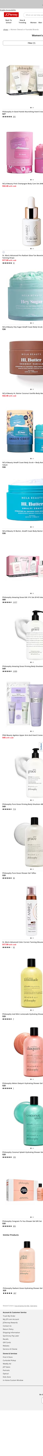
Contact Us (7, 1326)
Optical (6, 1373)
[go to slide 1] (31, 107)
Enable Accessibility (8, 10)
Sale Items (33, 1306)
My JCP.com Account (11, 1319)
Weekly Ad (7, 1364)
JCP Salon (6, 1367)
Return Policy (8, 1329)
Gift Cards (7, 1342)
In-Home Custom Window (13, 1380)
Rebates (6, 1346)
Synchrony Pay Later (11, 1336)
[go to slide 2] (33, 107)
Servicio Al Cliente (10, 1349)
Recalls (5, 1339)
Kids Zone (7, 1377)
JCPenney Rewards (10, 1322)
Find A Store (8, 1357)
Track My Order (9, 1316)
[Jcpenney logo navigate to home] (11, 14)
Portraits (6, 1370)
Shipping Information (11, 1332)
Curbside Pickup (9, 1360)
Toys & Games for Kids (21, 1306)
